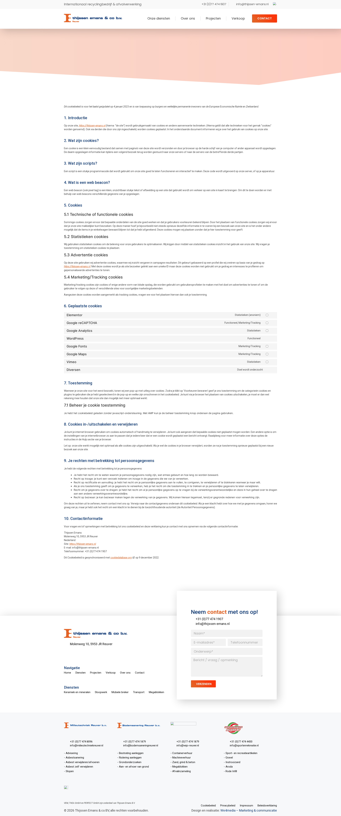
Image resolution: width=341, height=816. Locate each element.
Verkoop (238, 18)
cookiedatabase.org (121, 557)
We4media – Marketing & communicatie (248, 810)
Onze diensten (158, 18)
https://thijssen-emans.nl (92, 125)
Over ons (188, 18)
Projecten (213, 18)
